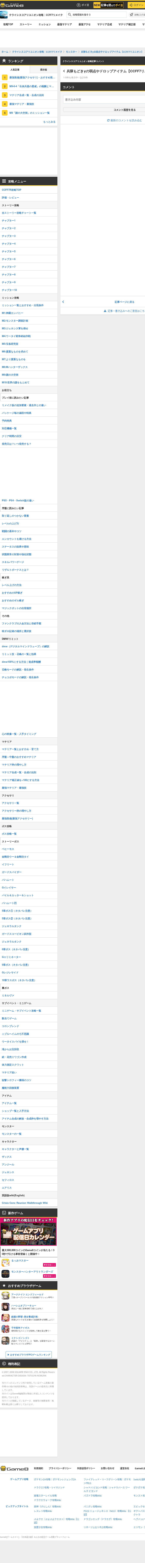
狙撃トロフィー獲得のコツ (16, 1080)
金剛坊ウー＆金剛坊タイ (15, 856)
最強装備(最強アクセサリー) (17, 818)
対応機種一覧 (9, 428)
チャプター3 (8, 236)
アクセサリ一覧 (10, 803)
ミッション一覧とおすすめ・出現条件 (23, 305)
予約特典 (7, 420)
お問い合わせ (107, 1468)
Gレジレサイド (10, 972)
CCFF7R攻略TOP (11, 189)
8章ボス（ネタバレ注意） (16, 949)
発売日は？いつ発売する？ (16, 443)
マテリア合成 (104, 24)
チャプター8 (8, 274)
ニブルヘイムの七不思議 (15, 1033)
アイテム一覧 (9, 1103)
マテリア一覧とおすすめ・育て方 (20, 749)
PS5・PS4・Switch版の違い (18, 500)
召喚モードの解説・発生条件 (18, 669)
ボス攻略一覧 (9, 833)
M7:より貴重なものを (14, 359)
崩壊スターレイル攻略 (45, 1495)
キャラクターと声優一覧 (15, 1149)
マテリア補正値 (127, 24)
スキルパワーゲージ (13, 562)
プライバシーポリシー (60, 1468)
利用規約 (38, 1468)
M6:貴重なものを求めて (15, 351)
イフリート (8, 864)
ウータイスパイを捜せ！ (15, 1041)
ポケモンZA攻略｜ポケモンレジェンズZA (55, 1479)
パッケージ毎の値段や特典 (16, 413)
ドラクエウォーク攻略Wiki (47, 1500)
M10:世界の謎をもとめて (15, 382)
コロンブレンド (10, 1026)
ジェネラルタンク (12, 926)
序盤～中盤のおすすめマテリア (19, 757)
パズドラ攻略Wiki (93, 1495)
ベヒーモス (8, 849)
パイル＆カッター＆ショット (18, 895)
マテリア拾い (9, 1072)
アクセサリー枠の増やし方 (16, 810)
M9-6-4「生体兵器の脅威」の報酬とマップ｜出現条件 (33, 86)
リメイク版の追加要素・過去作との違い (24, 405)
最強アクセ (85, 24)
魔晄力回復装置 (10, 1088)
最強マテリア (64, 24)
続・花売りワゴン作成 (14, 1057)
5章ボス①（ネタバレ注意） (17, 910)
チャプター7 (8, 266)
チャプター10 (9, 290)
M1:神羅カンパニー (12, 313)
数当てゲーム (9, 1018)
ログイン (138, 5)
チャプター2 (8, 228)
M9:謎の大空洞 (10, 374)
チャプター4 (8, 243)
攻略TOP (8, 24)
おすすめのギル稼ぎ (13, 600)
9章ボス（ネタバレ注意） (16, 964)
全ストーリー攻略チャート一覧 (19, 212)
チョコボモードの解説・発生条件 (20, 677)
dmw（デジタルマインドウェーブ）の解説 (25, 646)
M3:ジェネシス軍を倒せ (15, 328)
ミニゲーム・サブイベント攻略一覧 (21, 1010)
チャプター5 (8, 251)
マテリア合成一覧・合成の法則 (26, 95)
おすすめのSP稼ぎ (12, 592)
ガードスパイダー (12, 872)
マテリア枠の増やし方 (14, 764)
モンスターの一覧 (12, 1133)
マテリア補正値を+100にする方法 (20, 780)
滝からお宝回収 (10, 1049)
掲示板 (43, 69)
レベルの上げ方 (10, 523)
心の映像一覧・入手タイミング (19, 734)
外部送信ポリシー (86, 1468)
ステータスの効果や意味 (15, 546)
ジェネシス (8, 1172)
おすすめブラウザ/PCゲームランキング (30, 1354)
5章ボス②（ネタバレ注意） (17, 918)
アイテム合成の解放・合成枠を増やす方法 (25, 1118)
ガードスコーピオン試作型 (16, 934)
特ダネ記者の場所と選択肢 (16, 631)
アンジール (8, 1164)
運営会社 (124, 1468)
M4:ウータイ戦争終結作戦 (16, 336)
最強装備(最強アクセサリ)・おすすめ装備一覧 (33, 77)
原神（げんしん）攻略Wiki (47, 1506)
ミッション (45, 24)
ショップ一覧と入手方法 (15, 1110)
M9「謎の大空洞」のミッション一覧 (29, 112)
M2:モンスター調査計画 (15, 320)
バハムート (8, 879)
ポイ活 (85, 5)
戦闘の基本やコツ (12, 531)
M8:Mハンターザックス (15, 367)
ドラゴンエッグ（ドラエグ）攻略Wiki (103, 1519)
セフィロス (8, 1180)
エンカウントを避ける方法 (16, 539)
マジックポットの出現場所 (16, 608)
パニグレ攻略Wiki (93, 1506)
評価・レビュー (10, 197)
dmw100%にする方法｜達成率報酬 (21, 661)
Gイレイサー (9, 887)
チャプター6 (8, 259)
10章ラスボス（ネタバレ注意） (19, 980)
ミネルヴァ (8, 995)
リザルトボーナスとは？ (15, 569)
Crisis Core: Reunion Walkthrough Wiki (25, 1203)
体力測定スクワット (13, 1064)
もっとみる (49, 121)
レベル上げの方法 (12, 585)
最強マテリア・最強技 (21, 104)
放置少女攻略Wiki (43, 1527)
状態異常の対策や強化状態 (16, 554)
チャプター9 (8, 282)
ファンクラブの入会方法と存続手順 (21, 623)
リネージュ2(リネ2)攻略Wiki (98, 1527)
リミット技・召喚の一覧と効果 (19, 654)
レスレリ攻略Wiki (43, 1511)
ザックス (7, 1156)
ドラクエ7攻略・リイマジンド (49, 1487)
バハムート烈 (9, 903)
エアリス (7, 1187)
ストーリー (26, 24)
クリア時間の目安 (12, 436)
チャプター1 (8, 220)
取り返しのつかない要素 (15, 515)
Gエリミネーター (11, 957)
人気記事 (14, 69)
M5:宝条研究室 (10, 343)
